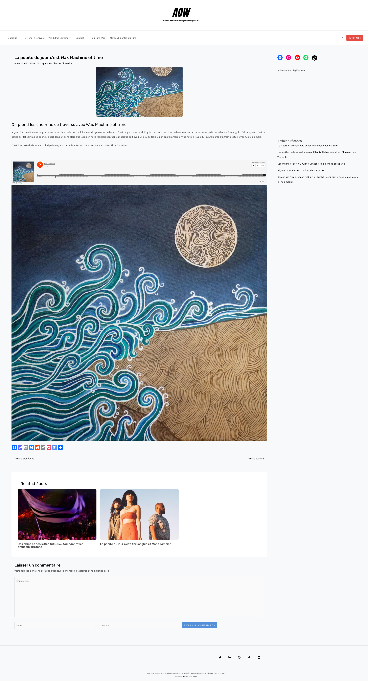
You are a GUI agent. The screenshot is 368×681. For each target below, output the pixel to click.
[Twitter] (219, 657)
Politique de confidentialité (186, 677)
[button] (18, 38)
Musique (12, 37)
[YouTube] (259, 657)
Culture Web (98, 37)
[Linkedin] (229, 657)
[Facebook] (249, 657)
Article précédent (23, 458)
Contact (80, 37)
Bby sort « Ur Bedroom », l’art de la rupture (300, 170)
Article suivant (257, 458)
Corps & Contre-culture (123, 37)
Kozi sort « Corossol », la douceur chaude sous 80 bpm (307, 145)
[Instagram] (239, 657)
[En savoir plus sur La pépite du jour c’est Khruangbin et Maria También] (139, 514)
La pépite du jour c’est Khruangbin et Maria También (135, 544)
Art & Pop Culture (58, 37)
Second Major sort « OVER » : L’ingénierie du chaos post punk (311, 163)
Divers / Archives (34, 37)
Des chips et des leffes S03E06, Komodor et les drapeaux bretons (50, 545)
